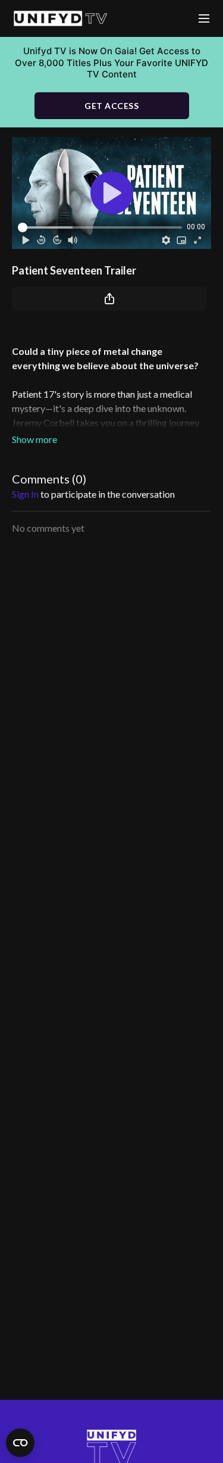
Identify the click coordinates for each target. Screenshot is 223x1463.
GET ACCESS (111, 106)
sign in (25, 494)
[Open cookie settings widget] (20, 1442)
